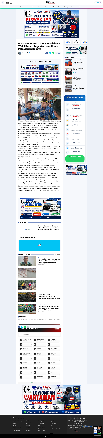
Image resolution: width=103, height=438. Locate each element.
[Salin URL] (28, 327)
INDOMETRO (71, 420)
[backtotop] (51, 434)
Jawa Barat (41, 420)
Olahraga (66, 6)
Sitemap (84, 428)
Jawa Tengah (41, 421)
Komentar (58, 53)
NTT (52, 427)
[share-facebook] (46, 53)
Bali (39, 425)
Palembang (28, 421)
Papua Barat (28, 430)
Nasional (34, 6)
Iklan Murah (82, 427)
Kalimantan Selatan (17, 427)
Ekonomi (60, 6)
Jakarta (27, 420)
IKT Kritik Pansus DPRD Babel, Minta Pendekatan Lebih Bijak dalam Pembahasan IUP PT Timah (78, 70)
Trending (99, 2)
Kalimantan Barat (42, 428)
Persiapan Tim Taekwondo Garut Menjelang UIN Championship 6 (77, 78)
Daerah (21, 6)
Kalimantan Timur (30, 427)
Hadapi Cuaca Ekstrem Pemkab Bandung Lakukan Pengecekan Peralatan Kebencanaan (78, 61)
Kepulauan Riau (16, 430)
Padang (15, 428)
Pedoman (79, 425)
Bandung (28, 428)
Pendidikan (53, 6)
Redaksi (70, 425)
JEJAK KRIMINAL (75, 421)
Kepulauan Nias (41, 427)
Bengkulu (15, 425)
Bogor (27, 423)
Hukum (46, 6)
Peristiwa (28, 6)
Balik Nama (41, 257)
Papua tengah (41, 430)
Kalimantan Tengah (55, 428)
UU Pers (74, 425)
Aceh (52, 421)
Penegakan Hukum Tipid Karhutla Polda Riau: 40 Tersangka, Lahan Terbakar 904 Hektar (49, 308)
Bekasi (14, 423)
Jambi (52, 425)
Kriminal (40, 6)
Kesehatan (73, 6)
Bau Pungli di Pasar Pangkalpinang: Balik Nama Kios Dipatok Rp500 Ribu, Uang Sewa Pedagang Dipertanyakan (49, 261)
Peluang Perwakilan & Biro (75, 428)
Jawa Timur (41, 423)
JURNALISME (84, 420)
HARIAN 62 (82, 421)
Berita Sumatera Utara (18, 421)
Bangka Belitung (16, 420)
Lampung (28, 425)
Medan (52, 420)
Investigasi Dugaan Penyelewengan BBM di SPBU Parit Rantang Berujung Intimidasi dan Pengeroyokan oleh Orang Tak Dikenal (49, 296)
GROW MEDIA (78, 420)
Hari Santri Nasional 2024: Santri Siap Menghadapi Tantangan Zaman (78, 87)
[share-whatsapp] (53, 53)
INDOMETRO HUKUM (78, 423)
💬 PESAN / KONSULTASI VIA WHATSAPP (75, 158)
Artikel (79, 6)
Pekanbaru (53, 423)
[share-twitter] (50, 53)
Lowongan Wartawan (74, 427)
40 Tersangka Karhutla (44, 304)
